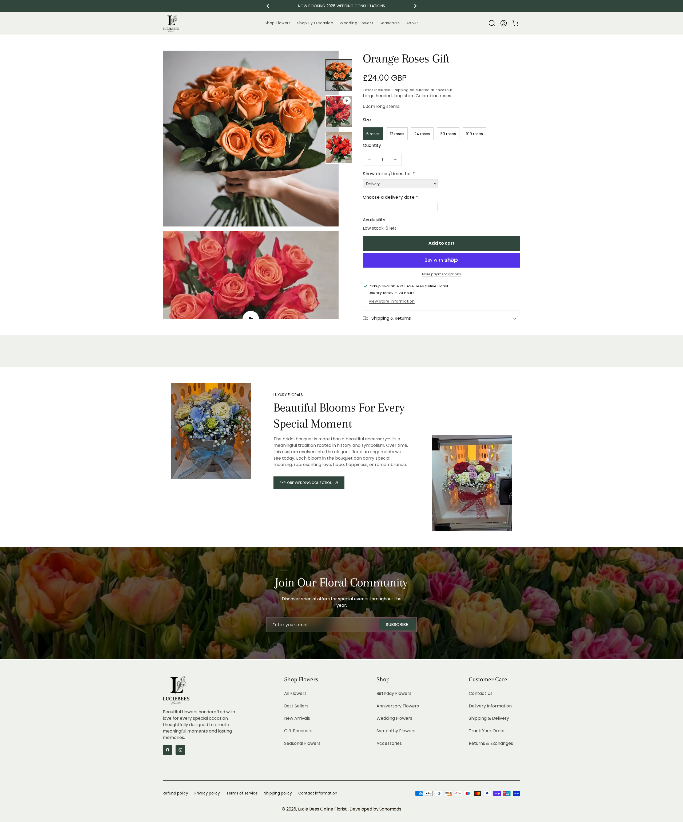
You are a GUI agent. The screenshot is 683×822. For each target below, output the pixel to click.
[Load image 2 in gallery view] (338, 148)
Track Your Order (487, 731)
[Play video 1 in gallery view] (338, 111)
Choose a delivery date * (390, 197)
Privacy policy (207, 793)
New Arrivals (297, 718)
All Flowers (295, 693)
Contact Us (481, 693)
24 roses (422, 133)
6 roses (373, 133)
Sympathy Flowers (395, 731)
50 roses (448, 133)
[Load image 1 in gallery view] (338, 75)
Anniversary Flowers (397, 706)
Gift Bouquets (298, 731)
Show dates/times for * (389, 174)
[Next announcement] (415, 6)
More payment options (441, 274)
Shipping (400, 90)
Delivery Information (490, 706)
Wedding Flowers (394, 718)
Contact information (317, 793)
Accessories (389, 743)
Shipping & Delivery (489, 718)
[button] (492, 23)
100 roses (474, 133)
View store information (392, 301)
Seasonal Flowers (302, 743)
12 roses (397, 133)
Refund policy (175, 793)
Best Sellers (296, 706)
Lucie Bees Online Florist (323, 809)
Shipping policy (278, 793)
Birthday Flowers (393, 693)
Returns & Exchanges (491, 743)
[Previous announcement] (268, 6)
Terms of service (242, 793)
